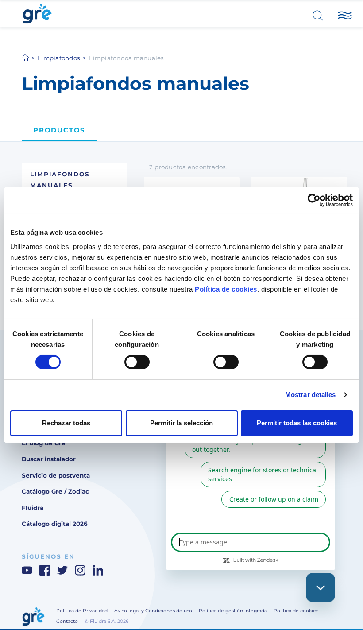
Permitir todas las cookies (297, 423)
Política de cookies (226, 288)
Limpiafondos (59, 58)
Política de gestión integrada (233, 611)
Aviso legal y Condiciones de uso (153, 611)
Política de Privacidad (82, 611)
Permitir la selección (181, 423)
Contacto (67, 621)
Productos (59, 130)
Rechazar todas (66, 423)
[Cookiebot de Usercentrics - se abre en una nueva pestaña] (314, 200)
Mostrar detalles (310, 394)
